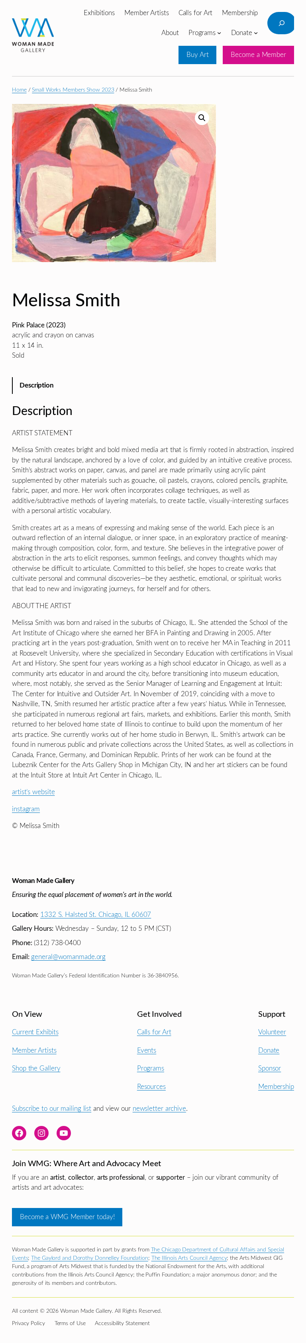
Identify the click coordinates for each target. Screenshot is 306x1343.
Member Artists (34, 1050)
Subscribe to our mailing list (51, 1108)
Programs (150, 1068)
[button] (202, 118)
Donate (268, 1050)
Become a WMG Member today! (67, 1217)
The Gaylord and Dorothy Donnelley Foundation (89, 1258)
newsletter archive (159, 1108)
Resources (151, 1086)
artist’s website (33, 792)
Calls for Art (154, 1032)
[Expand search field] (281, 23)
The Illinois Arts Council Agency (189, 1258)
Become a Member (258, 54)
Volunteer (272, 1032)
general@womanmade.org (68, 956)
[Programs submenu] (219, 33)
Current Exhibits (35, 1032)
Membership (276, 1086)
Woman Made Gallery (43, 880)
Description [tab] (37, 385)
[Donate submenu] (256, 33)
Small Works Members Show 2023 (73, 90)
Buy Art (197, 54)
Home (19, 90)
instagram (26, 809)
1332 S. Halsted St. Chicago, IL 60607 (95, 914)
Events (146, 1050)
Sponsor (269, 1068)
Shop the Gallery (36, 1068)
